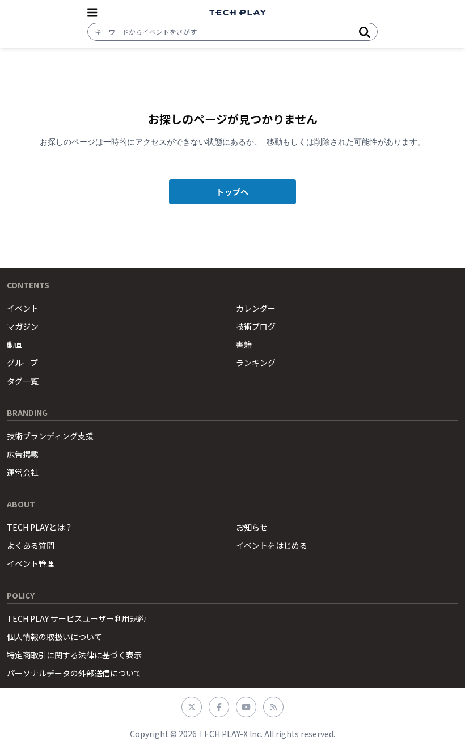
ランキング (256, 362)
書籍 (244, 344)
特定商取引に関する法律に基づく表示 (74, 654)
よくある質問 (30, 545)
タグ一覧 (23, 380)
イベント (23, 308)
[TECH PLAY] (237, 13)
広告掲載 (23, 454)
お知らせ (252, 527)
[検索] (364, 32)
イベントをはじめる (271, 545)
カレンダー (256, 308)
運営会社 (23, 472)
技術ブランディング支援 (50, 435)
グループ (22, 362)
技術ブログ (256, 326)
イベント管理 (30, 563)
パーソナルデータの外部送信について (74, 673)
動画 (15, 344)
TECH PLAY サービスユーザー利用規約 (76, 618)
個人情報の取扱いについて (54, 636)
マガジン (23, 326)
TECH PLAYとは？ (40, 527)
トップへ (232, 191)
